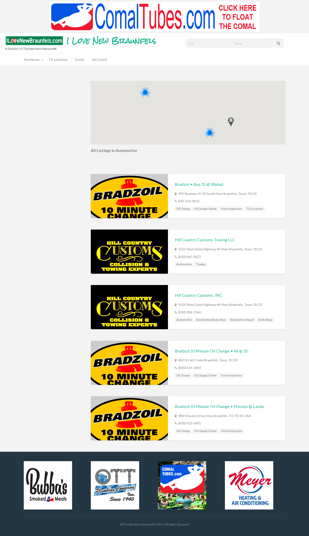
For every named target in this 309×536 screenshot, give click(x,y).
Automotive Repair (242, 319)
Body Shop (265, 319)
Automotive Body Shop (211, 319)
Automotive (184, 264)
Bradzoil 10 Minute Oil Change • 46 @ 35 (211, 351)
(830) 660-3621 (189, 257)
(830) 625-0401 (189, 423)
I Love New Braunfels (111, 41)
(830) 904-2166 (189, 312)
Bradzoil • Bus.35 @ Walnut (199, 184)
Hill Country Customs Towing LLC (205, 239)
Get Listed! (99, 59)
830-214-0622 (188, 201)
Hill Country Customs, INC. (199, 295)
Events (80, 59)
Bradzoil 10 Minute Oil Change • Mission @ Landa (219, 406)
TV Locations (58, 59)
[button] (231, 122)
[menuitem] (33, 60)
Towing (200, 264)
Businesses (32, 59)
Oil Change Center (205, 208)
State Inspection (231, 208)
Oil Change (183, 208)
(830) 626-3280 (189, 368)
